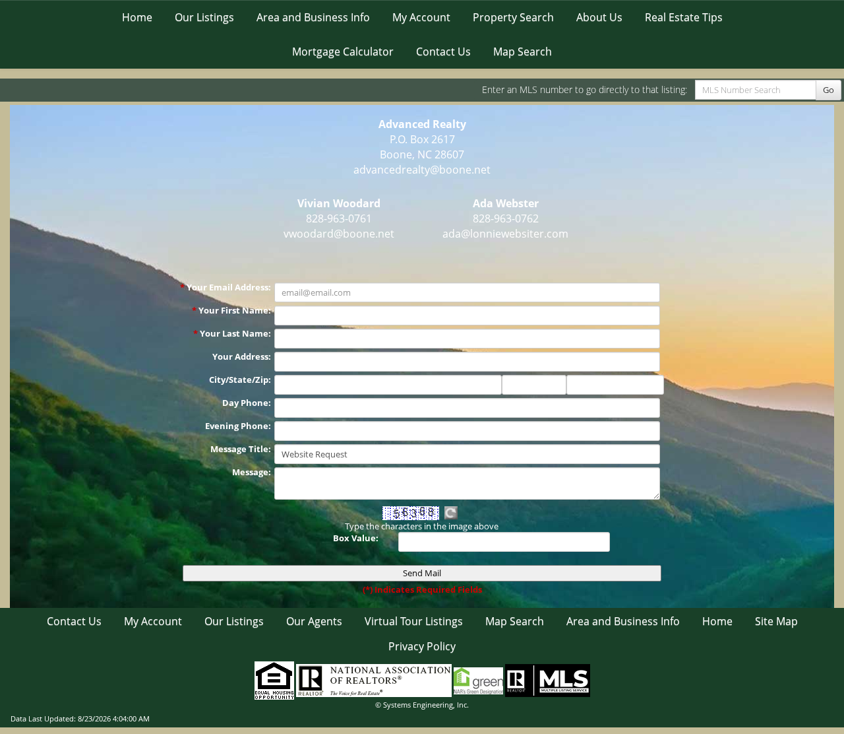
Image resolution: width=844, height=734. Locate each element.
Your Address (241, 356)
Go (828, 90)
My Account (421, 17)
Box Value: (355, 538)
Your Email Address (229, 287)
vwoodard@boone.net (339, 233)
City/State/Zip (240, 379)
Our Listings (204, 17)
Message (251, 472)
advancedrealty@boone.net (422, 169)
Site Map (776, 621)
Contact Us (443, 51)
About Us (599, 17)
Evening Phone (238, 426)
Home (137, 17)
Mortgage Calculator (343, 51)
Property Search (513, 17)
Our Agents (314, 621)
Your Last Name (235, 333)
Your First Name (234, 310)
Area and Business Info (313, 17)
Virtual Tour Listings (414, 621)
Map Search (522, 51)
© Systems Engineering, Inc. (422, 705)
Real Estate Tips (684, 17)
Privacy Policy (422, 646)
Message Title (240, 449)
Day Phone (246, 403)
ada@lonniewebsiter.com (505, 233)
